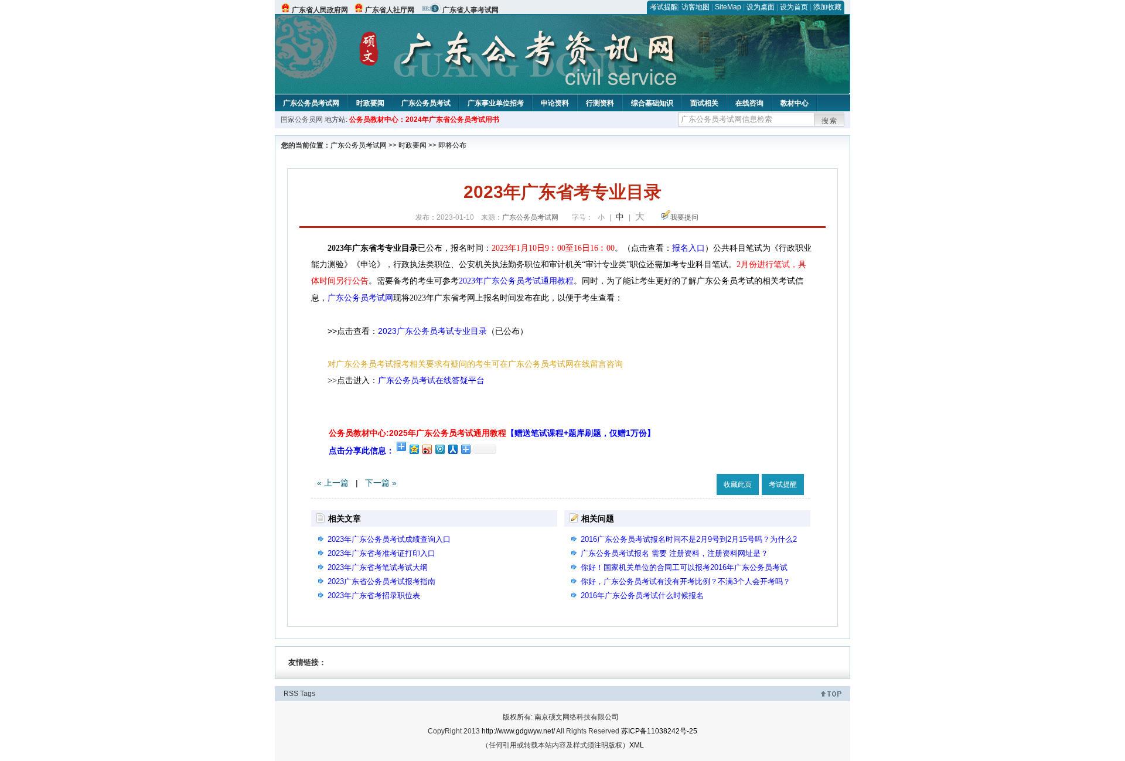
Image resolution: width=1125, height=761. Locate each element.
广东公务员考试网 (311, 103)
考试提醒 (664, 7)
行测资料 (600, 103)
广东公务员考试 (426, 103)
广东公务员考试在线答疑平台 (431, 380)
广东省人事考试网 (470, 10)
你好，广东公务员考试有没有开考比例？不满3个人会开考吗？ (685, 581)
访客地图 (695, 7)
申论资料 (555, 103)
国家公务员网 (302, 119)
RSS (291, 694)
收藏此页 (738, 484)
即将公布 (452, 145)
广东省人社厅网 (389, 10)
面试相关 (704, 103)
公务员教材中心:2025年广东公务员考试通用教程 (492, 433)
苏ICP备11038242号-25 (659, 731)
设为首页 (794, 7)
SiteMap (728, 7)
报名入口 (688, 248)
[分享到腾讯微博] (439, 449)
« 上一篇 (333, 482)
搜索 (829, 121)
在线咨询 (749, 103)
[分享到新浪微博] (426, 449)
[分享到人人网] (452, 449)
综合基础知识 (652, 103)
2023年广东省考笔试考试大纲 (378, 567)
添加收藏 (827, 7)
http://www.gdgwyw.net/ (518, 731)
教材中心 (794, 103)
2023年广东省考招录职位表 (374, 595)
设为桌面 (760, 7)
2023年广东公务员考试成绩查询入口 (389, 539)
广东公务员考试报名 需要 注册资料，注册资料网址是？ (674, 553)
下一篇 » (381, 482)
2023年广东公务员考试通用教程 (516, 281)
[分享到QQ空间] (413, 449)
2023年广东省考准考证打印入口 (381, 553)
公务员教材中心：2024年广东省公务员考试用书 (424, 119)
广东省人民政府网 (320, 10)
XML (636, 745)
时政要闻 (370, 103)
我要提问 (684, 217)
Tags (307, 694)
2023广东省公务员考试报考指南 (381, 581)
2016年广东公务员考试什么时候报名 (642, 595)
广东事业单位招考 (496, 103)
